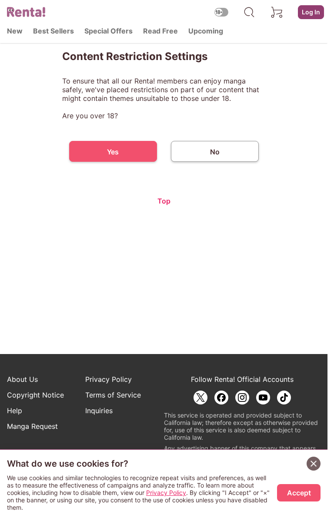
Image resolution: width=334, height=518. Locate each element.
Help (14, 410)
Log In (311, 12)
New (15, 31)
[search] (249, 12)
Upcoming (205, 31)
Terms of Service (113, 395)
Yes (113, 151)
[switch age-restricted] (221, 12)
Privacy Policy (108, 379)
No (215, 151)
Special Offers (108, 31)
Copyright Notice (35, 395)
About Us (22, 379)
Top (163, 201)
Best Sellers (53, 31)
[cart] (277, 12)
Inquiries (99, 410)
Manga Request (32, 426)
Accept (299, 492)
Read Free (160, 31)
